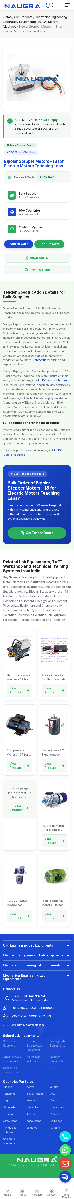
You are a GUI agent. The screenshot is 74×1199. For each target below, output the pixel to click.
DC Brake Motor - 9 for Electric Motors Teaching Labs (54, 828)
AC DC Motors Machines (53, 380)
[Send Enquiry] (65, 1163)
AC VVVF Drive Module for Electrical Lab (17, 903)
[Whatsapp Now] (65, 1150)
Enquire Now (49, 244)
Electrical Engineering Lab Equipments (32, 965)
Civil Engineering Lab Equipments (28, 945)
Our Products (23, 17)
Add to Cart (19, 244)
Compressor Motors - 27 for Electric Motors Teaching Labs (17, 753)
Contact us (39, 360)
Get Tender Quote (39, 533)
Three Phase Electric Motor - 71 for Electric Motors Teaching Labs (19, 793)
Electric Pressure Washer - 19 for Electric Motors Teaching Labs (19, 677)
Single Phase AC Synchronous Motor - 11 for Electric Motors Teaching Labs (53, 753)
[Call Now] (65, 1136)
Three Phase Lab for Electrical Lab (53, 677)
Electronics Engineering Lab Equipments (33, 955)
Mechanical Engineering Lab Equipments (24, 977)
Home (7, 17)
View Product (15, 690)
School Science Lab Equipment (34, 1045)
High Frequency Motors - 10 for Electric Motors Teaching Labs (53, 903)
